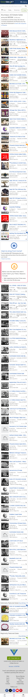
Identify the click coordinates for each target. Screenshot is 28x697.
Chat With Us (15, 658)
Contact (8, 683)
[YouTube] (17, 690)
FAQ (8, 676)
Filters (23, 696)
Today (9, 10)
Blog (8, 681)
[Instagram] (13, 690)
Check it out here (5, 258)
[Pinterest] (20, 690)
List (14, 696)
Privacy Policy (20, 678)
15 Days (24, 10)
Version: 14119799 (14, 666)
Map (5, 696)
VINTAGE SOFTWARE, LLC (18, 661)
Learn (7, 678)
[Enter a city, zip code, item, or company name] (26, 6)
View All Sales (22, 603)
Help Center (20, 681)
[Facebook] (6, 690)
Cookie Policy (20, 683)
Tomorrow (17, 10)
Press (20, 680)
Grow (7, 680)
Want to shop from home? (11, 251)
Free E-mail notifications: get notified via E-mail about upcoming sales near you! (14, 671)
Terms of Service (20, 676)
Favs (4, 10)
